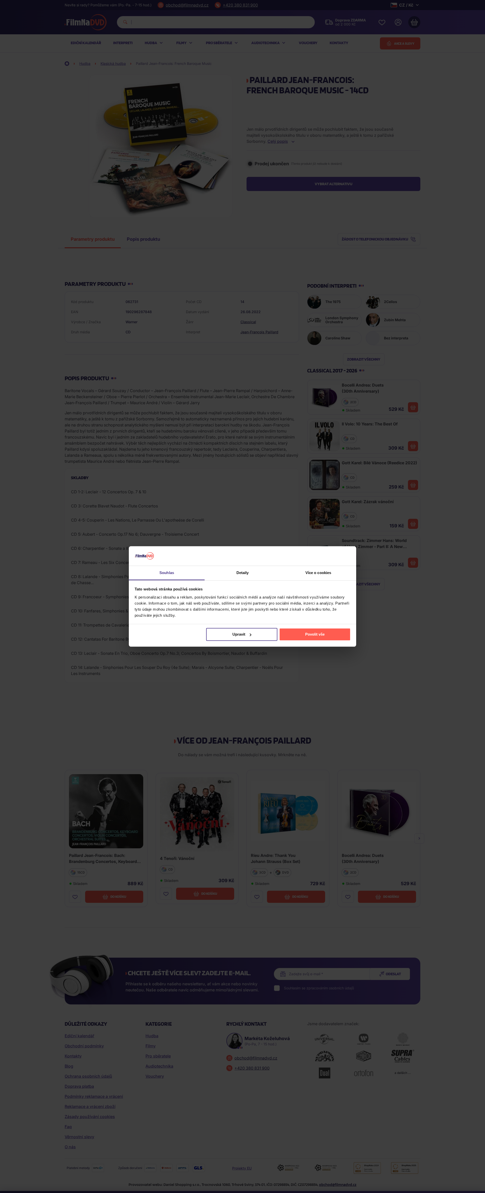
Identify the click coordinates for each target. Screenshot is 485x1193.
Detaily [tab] (242, 573)
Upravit (238, 634)
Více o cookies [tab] (318, 573)
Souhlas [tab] (166, 573)
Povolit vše (315, 634)
